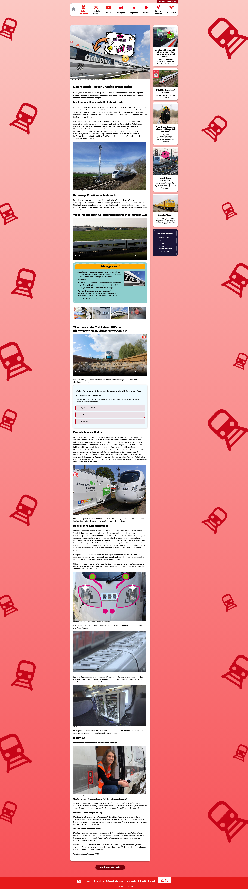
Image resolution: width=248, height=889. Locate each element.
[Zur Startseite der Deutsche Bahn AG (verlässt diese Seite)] (80, 880)
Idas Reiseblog (164, 252)
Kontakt (143, 881)
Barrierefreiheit (131, 881)
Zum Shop (164, 880)
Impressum (88, 881)
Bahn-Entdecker (164, 237)
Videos (161, 246)
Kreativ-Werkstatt (165, 249)
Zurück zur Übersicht (110, 867)
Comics (161, 240)
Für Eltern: (166, 1)
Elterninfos (152, 881)
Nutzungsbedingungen (114, 881)
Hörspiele (162, 243)
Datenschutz (99, 881)
